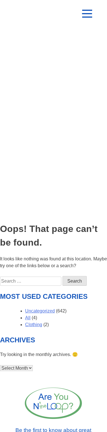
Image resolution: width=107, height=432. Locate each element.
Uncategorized (40, 310)
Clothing (33, 324)
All (28, 317)
